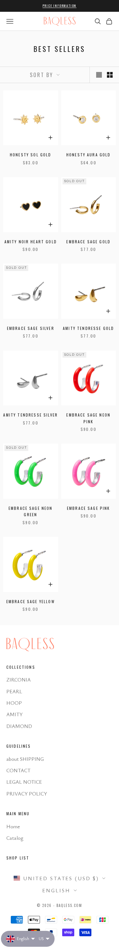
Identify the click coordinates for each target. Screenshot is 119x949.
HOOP (14, 702)
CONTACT (18, 770)
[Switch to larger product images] (99, 75)
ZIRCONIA (18, 679)
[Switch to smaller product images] (110, 75)
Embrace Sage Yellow (30, 601)
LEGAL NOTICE (24, 781)
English (56, 890)
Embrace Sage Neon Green (31, 511)
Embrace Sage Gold (88, 241)
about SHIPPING (25, 758)
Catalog (14, 837)
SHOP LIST (17, 857)
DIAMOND (19, 726)
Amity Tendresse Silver (30, 414)
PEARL (14, 691)
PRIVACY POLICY (26, 793)
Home (13, 826)
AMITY (14, 714)
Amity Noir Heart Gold (30, 241)
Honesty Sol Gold (30, 154)
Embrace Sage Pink (88, 508)
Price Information (60, 5)
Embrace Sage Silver (30, 328)
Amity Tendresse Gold (88, 328)
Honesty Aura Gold (88, 154)
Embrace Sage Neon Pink (88, 418)
